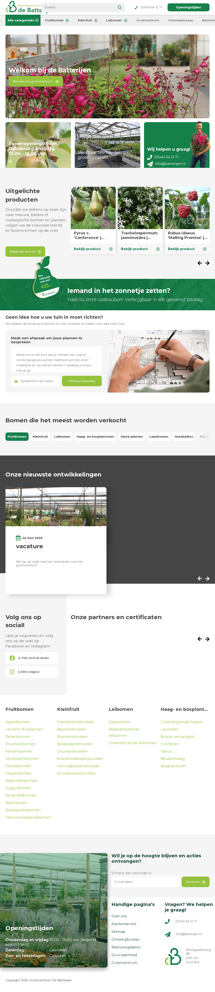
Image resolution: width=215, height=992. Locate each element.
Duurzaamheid (124, 955)
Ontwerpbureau (180, 20)
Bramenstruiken (72, 736)
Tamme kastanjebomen (28, 817)
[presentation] (201, 263)
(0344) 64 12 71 (151, 7)
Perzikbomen (18, 766)
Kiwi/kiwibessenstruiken (80, 758)
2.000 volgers (28, 672)
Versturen (193, 882)
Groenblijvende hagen (182, 722)
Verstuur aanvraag (82, 381)
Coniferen (170, 744)
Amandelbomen (21, 795)
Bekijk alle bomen (23, 251)
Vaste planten (132, 437)
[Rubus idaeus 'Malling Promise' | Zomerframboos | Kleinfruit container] (187, 220)
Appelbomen (17, 722)
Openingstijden (188, 7)
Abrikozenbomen (21, 758)
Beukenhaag (173, 758)
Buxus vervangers (177, 736)
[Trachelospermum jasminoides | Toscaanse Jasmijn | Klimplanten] (140, 220)
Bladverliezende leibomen (124, 732)
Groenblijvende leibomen (133, 743)
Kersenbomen (18, 751)
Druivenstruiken (72, 751)
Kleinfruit (85, 20)
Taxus (166, 751)
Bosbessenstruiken (75, 744)
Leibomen (114, 20)
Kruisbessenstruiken (76, 773)
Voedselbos (184, 437)
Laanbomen (158, 437)
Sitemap (118, 932)
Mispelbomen (18, 773)
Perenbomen (17, 736)
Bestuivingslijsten (126, 947)
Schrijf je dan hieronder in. (131, 873)
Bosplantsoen (173, 766)
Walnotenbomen (21, 780)
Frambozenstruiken (75, 722)
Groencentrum (147, 20)
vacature (29, 546)
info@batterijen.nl (170, 164)
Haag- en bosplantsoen (95, 437)
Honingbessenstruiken (78, 766)
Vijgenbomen (18, 788)
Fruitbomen (54, 20)
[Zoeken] (120, 7)
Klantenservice (123, 924)
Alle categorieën (21, 20)
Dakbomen (119, 722)
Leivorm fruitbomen (24, 729)
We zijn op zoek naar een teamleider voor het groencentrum (49, 563)
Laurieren (170, 729)
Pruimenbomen (20, 744)
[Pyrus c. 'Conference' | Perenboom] (93, 220)
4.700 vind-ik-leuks (33, 658)
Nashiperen (16, 802)
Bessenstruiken (71, 729)
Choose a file (35, 381)
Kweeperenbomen (23, 810)
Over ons (119, 916)
